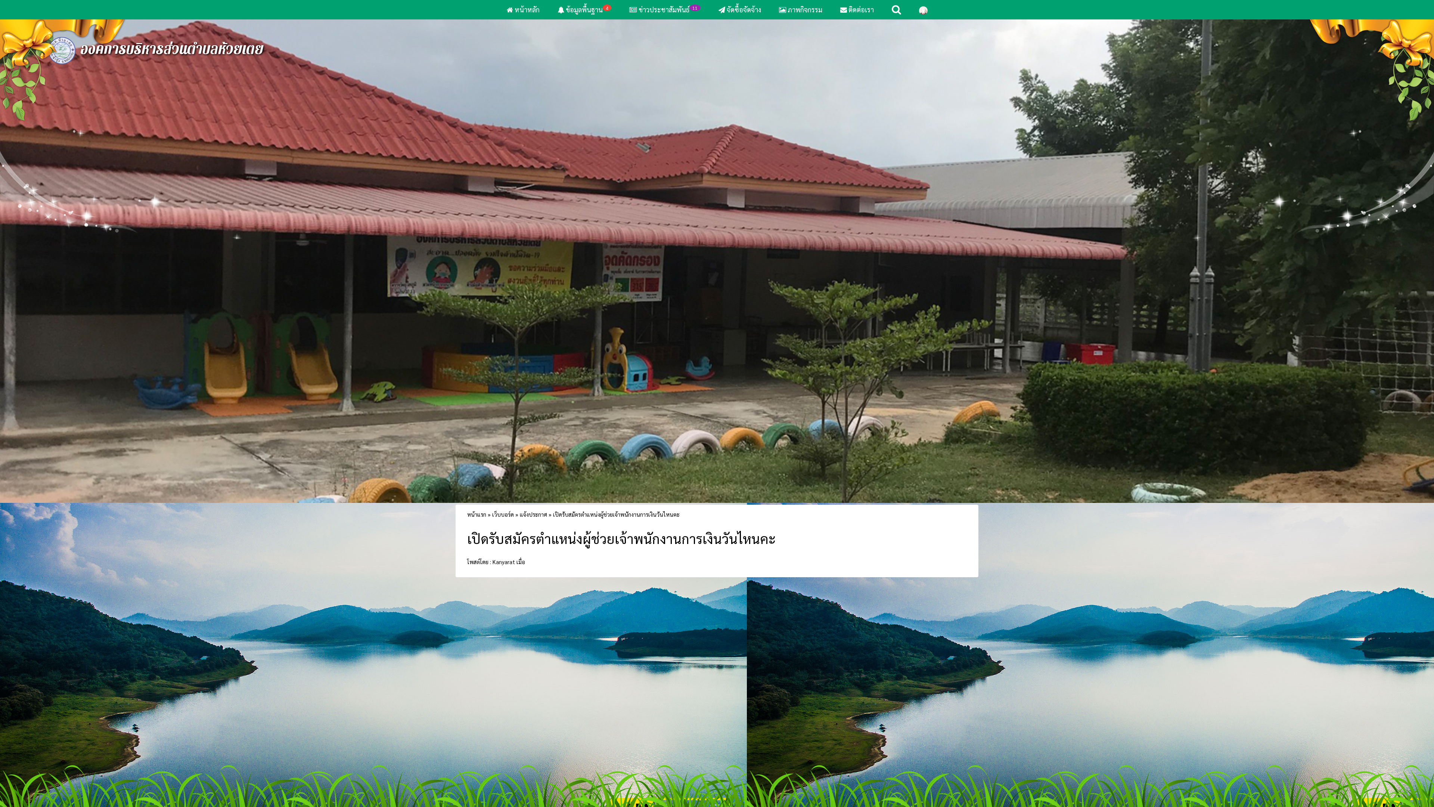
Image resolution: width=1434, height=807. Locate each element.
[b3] (717, 283)
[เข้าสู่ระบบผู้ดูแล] (923, 9)
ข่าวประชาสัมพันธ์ (668, 9)
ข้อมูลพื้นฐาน (586, 9)
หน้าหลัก (526, 9)
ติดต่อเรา (860, 9)
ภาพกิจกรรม (804, 9)
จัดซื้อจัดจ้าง (743, 9)
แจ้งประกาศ (533, 560)
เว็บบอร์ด (503, 560)
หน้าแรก (476, 560)
